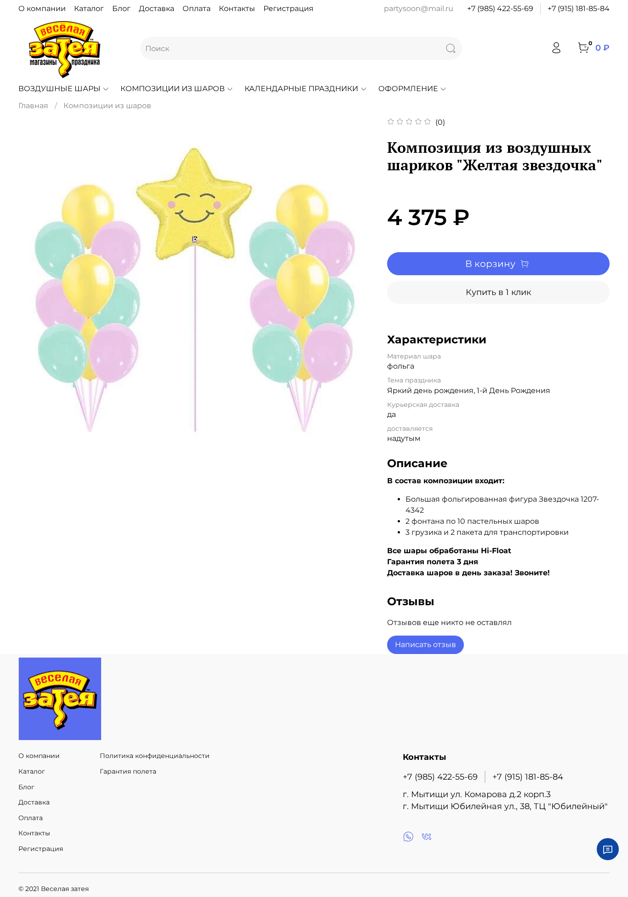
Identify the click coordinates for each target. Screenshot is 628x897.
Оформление (408, 88)
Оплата (197, 8)
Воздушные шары (59, 88)
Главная (33, 105)
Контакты (237, 8)
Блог (121, 8)
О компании (42, 8)
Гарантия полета (128, 771)
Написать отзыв (425, 644)
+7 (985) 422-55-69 (500, 8)
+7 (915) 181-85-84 (579, 8)
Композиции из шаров (172, 88)
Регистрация (288, 8)
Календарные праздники (301, 88)
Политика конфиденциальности (155, 756)
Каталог (89, 8)
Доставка (156, 8)
